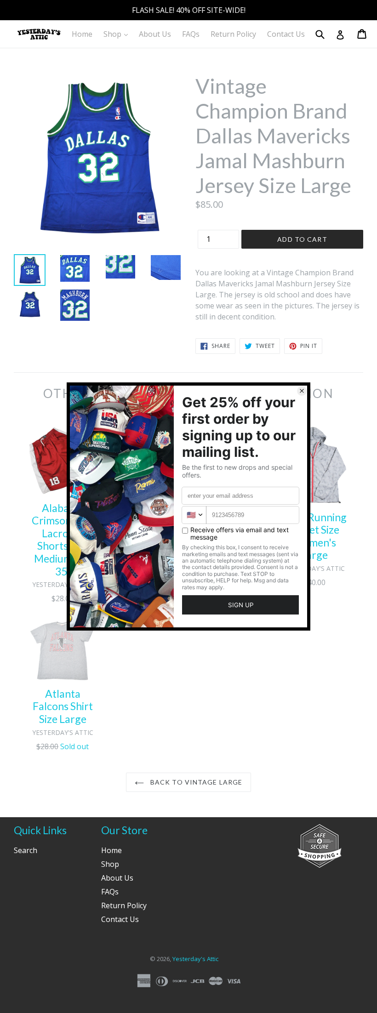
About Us (155, 34)
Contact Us (286, 34)
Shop (117, 33)
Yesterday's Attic (195, 959)
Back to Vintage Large (196, 782)
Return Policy (233, 34)
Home (82, 34)
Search (25, 850)
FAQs (191, 34)
